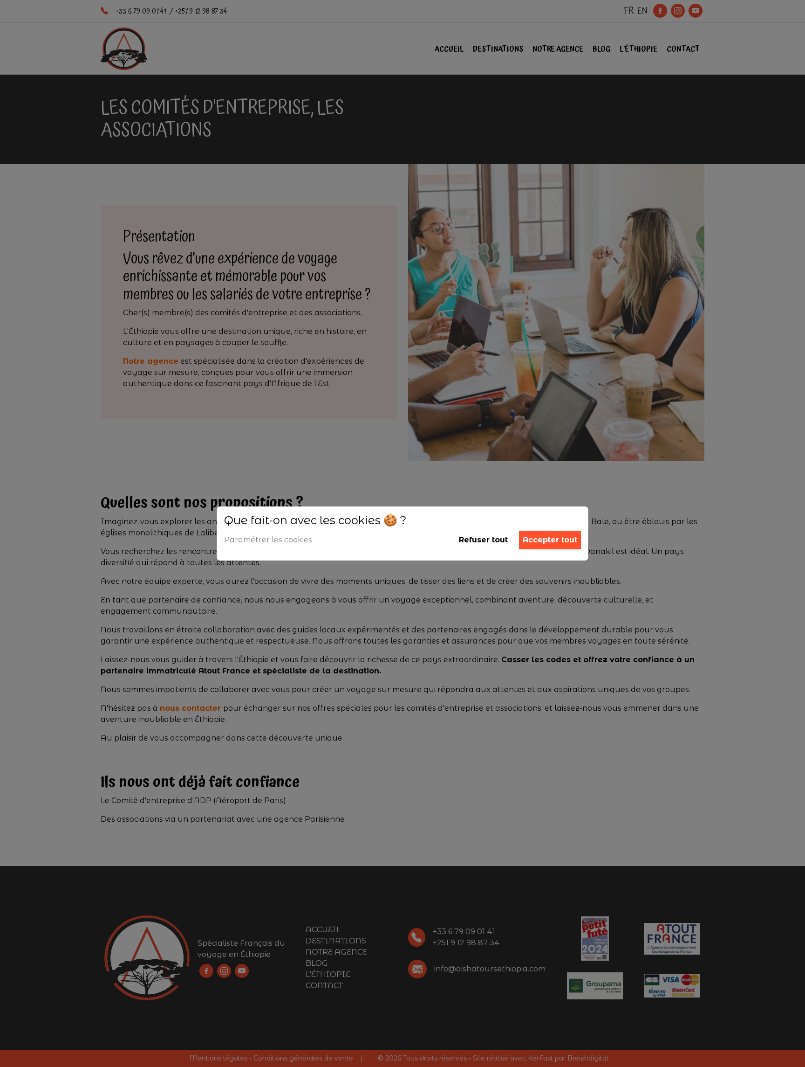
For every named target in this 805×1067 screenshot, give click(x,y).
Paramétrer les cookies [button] (268, 539)
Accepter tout (550, 539)
